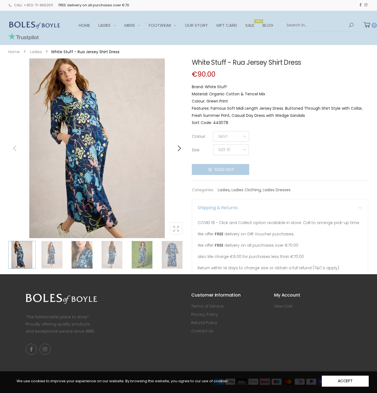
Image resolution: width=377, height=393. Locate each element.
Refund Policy (204, 322)
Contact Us (202, 331)
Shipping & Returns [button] (218, 207)
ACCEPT (345, 381)
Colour (199, 136)
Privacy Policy (204, 314)
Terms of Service (207, 306)
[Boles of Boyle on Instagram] (365, 5)
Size (196, 150)
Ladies (224, 190)
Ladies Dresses (277, 190)
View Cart (283, 306)
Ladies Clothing (246, 190)
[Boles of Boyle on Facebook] (361, 5)
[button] (179, 148)
